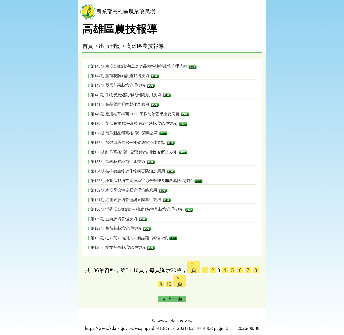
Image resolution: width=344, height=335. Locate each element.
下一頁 (179, 281)
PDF (192, 66)
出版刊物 (109, 46)
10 (168, 284)
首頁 (87, 46)
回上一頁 (172, 299)
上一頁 (193, 267)
